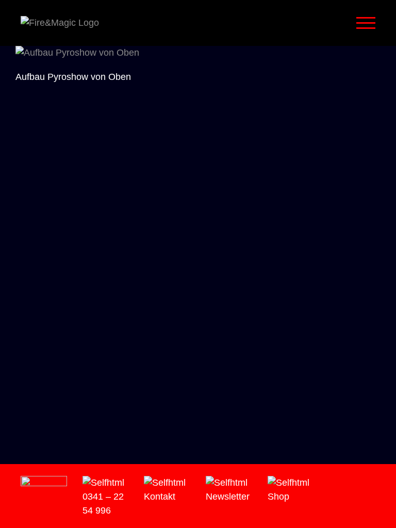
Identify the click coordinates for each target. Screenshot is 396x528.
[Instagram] (332, 483)
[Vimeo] (346, 483)
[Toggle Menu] (366, 23)
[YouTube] (361, 483)
